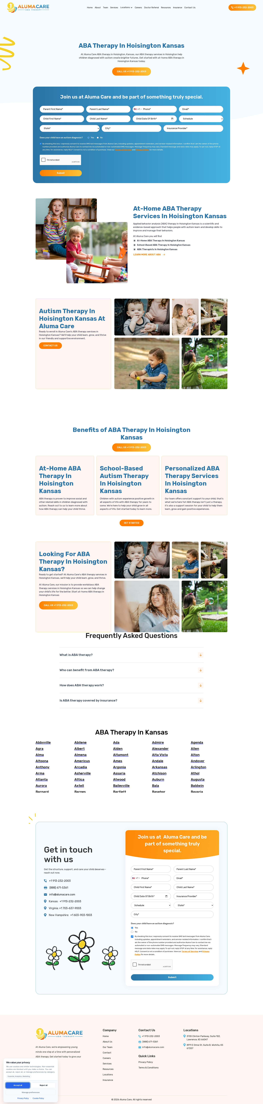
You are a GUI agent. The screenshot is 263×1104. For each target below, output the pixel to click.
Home (90, 7)
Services (114, 7)
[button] (126, 7)
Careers (138, 7)
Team (105, 7)
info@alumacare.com (62, 894)
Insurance (177, 7)
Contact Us (189, 7)
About (98, 7)
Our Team (107, 1047)
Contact (107, 1052)
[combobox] (137, 109)
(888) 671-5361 (58, 887)
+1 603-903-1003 (81, 915)
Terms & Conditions (148, 1067)
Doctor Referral (151, 7)
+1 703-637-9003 (70, 908)
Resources (166, 7)
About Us (107, 1041)
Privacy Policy (145, 1062)
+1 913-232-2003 (60, 880)
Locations (125, 7)
